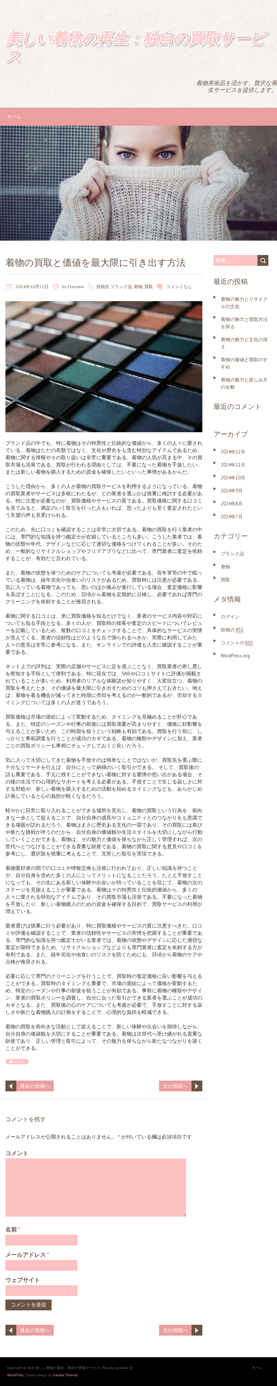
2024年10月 (233, 478)
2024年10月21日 (32, 286)
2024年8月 (232, 504)
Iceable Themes (65, 1375)
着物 (138, 286)
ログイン (230, 617)
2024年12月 (233, 452)
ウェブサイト (22, 1279)
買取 (148, 286)
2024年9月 (232, 491)
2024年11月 (233, 465)
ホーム (14, 116)
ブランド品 (121, 286)
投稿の (232, 630)
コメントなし (179, 286)
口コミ (19, 1061)
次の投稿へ (175, 1086)
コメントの (237, 643)
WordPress (15, 1375)
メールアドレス (27, 1254)
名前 (12, 1229)
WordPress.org (235, 656)
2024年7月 (232, 517)
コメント (16, 1153)
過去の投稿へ (35, 1086)
